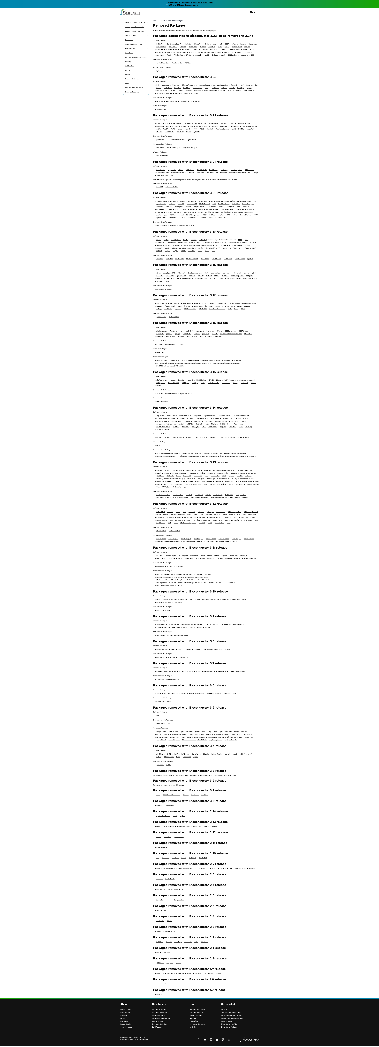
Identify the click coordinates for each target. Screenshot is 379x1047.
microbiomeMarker (177, 173)
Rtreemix (188, 123)
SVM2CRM (225, 600)
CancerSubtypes (248, 204)
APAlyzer (235, 44)
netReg (190, 481)
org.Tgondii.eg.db (231, 740)
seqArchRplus (249, 91)
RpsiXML (181, 337)
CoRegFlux (182, 418)
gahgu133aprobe (187, 732)
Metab (167, 248)
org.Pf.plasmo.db (162, 402)
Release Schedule (158, 1015)
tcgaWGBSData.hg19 (187, 394)
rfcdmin (189, 973)
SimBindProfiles (245, 215)
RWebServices (169, 757)
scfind (189, 515)
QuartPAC (210, 129)
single (256, 173)
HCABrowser (196, 421)
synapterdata (192, 140)
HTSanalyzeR (183, 556)
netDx (158, 129)
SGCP (227, 44)
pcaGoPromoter (161, 520)
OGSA (197, 481)
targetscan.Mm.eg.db (190, 148)
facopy (208, 624)
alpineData (160, 289)
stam (158, 910)
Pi (217, 173)
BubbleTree (160, 44)
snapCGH (191, 251)
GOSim (216, 209)
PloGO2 (189, 215)
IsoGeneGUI (198, 306)
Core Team (129, 53)
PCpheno (214, 424)
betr (157, 716)
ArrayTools (197, 416)
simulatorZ (232, 427)
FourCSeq (192, 473)
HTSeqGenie (234, 126)
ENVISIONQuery (215, 380)
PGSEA (244, 481)
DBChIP (209, 418)
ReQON (220, 215)
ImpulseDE (187, 476)
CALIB (193, 517)
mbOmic (159, 248)
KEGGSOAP (203, 826)
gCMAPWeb (241, 515)
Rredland (223, 868)
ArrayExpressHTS (169, 273)
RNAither (176, 427)
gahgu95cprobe (199, 737)
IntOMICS (250, 209)
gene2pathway (179, 837)
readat (179, 517)
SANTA (188, 520)
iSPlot (196, 942)
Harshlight (240, 88)
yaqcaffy (166, 430)
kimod (196, 515)
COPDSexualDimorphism (171, 795)
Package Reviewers (132, 79)
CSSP (240, 240)
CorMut (205, 470)
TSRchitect (218, 337)
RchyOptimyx (238, 424)
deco (246, 240)
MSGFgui (195, 383)
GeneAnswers (241, 380)
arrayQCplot (166, 952)
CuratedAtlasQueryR (174, 44)
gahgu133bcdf (212, 732)
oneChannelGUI (209, 671)
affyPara (159, 380)
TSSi (198, 600)
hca (211, 50)
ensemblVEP (203, 201)
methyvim (201, 479)
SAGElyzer (159, 942)
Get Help (193, 1027)
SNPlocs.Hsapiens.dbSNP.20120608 (228, 360)
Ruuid (230, 868)
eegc (238, 207)
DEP (157, 85)
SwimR (158, 386)
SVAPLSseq (166, 487)
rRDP (242, 85)
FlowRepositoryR (175, 421)
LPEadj (233, 245)
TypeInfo (196, 132)
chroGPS (212, 517)
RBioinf (179, 123)
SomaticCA (187, 757)
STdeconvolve (169, 132)
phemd (181, 215)
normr (219, 52)
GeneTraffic (171, 868)
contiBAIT (169, 207)
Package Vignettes (196, 1015)
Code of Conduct (126, 1027)
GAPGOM (159, 276)
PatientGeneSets (162, 847)
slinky (203, 383)
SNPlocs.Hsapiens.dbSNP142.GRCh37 (198, 363)
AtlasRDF (159, 694)
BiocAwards (129, 40)
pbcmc (192, 627)
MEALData (171, 657)
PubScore (159, 337)
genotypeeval (181, 276)
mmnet (218, 694)
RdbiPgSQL (205, 868)
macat (240, 245)
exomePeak (233, 556)
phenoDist (219, 649)
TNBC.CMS (222, 218)
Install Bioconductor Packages (231, 1015)
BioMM (185, 240)
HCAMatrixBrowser (221, 421)
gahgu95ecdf (161, 740)
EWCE (191, 671)
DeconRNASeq (161, 50)
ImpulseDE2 (198, 476)
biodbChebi (193, 47)
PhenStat (188, 91)
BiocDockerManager (195, 273)
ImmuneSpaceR (227, 209)
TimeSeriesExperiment (217, 309)
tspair (236, 309)
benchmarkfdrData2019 (177, 140)
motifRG (170, 512)
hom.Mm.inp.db (224, 539)
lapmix (249, 88)
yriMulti (245, 498)
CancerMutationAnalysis (241, 416)
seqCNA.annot (240, 259)
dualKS (190, 380)
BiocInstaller (171, 624)
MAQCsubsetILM (192, 259)
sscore (200, 251)
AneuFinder (214, 123)
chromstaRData (185, 101)
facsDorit (198, 438)
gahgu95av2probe (222, 734)
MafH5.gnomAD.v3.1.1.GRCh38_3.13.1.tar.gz (170, 360)
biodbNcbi (186, 88)
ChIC (206, 273)
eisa (239, 418)
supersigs (244, 55)
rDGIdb (180, 170)
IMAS (217, 50)
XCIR (243, 309)
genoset (187, 421)
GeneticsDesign (222, 473)
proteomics (160, 352)
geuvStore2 (199, 495)
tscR (167, 281)
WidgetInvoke (170, 931)
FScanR (200, 209)
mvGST (179, 649)
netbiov (200, 248)
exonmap (159, 879)
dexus (217, 418)
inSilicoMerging (216, 754)
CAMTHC (237, 558)
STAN (256, 279)
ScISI (189, 337)
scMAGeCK (168, 309)
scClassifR (244, 383)
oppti (180, 91)
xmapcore (213, 826)
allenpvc (181, 566)
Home (155, 21)
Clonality (194, 240)
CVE (184, 512)
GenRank (211, 473)
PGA (237, 481)
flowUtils (159, 306)
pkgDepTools (186, 279)
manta (158, 515)
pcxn (165, 215)
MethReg (246, 50)
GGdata (208, 495)
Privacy (127, 83)
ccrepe (227, 47)
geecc (176, 523)
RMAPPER (160, 805)
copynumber (226, 273)
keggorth (159, 900)
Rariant (165, 484)
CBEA (232, 123)
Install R (224, 1009)
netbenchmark (180, 481)
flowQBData (167, 610)
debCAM (247, 47)
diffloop (219, 331)
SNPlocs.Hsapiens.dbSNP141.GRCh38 (169, 363)
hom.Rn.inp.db (236, 539)
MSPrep (191, 52)
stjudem (250, 259)
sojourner (178, 309)
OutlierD (199, 424)
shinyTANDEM (215, 484)
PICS (195, 129)
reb (171, 484)
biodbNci (177, 88)
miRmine (200, 212)
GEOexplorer (186, 50)
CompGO (172, 418)
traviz (186, 93)
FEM (169, 523)
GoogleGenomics (239, 624)
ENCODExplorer (201, 380)
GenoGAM (160, 334)
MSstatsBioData (170, 344)
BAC (171, 303)
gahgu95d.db (212, 737)
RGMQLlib (196, 101)
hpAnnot (159, 71)
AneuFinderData (171, 101)
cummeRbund (237, 47)
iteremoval (208, 306)
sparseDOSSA (161, 218)
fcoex (191, 243)
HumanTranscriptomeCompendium (223, 201)
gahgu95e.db (249, 737)
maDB (175, 816)
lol (221, 520)
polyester (223, 173)
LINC (224, 476)
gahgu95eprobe (174, 740)
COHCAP (202, 240)
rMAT (192, 600)
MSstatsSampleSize (179, 248)
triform (178, 512)
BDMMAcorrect (204, 204)
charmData (160, 566)
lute (166, 91)
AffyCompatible (161, 303)
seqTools (159, 93)
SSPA (241, 427)
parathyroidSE (161, 140)
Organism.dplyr (229, 52)
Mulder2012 (229, 495)
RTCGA (188, 55)
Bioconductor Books (197, 1012)
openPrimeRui (161, 204)
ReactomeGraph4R (210, 91)
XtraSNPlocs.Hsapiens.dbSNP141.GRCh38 (170, 366)
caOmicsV (189, 331)
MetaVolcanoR (189, 212)
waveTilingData (235, 498)
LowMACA (224, 245)
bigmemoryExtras (209, 416)
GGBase (234, 473)
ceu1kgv (166, 438)
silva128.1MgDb (252, 456)
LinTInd (159, 91)
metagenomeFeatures (164, 424)
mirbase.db (160, 148)
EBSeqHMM (230, 207)
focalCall (183, 473)
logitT (217, 245)
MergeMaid (235, 520)
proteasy (197, 215)
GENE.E (191, 694)
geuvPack (188, 495)
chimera (240, 470)
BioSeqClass (177, 470)
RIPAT (228, 215)
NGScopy (205, 600)
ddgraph (168, 671)
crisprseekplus (199, 207)
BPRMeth (211, 47)
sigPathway (247, 279)
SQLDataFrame (233, 55)
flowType (175, 473)
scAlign (159, 309)
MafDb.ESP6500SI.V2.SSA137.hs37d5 (195, 542)
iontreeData (160, 635)
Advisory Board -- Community (135, 22)
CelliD (220, 47)
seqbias (167, 251)
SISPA (183, 251)
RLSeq (235, 215)
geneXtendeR (174, 50)
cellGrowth (202, 517)
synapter (197, 123)
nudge (185, 627)
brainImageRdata (171, 394)
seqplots (223, 427)
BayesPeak (206, 520)
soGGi (207, 55)
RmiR (173, 337)
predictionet (226, 383)
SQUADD (182, 218)
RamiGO (207, 627)
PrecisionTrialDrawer (201, 279)
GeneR (183, 858)
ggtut (169, 724)
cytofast (201, 418)
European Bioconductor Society (136, 57)
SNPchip (159, 556)
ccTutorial (159, 259)
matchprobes (161, 889)
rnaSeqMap (195, 427)
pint (171, 520)
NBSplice (249, 276)
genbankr (216, 243)
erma (166, 123)
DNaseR (186, 795)
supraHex (180, 132)
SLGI (195, 337)
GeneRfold (165, 858)
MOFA (234, 479)
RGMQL (241, 129)
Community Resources (197, 1024)
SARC (230, 91)
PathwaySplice (228, 481)
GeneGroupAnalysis (183, 826)
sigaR (224, 484)
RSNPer (169, 921)
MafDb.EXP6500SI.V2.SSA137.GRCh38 (224, 542)
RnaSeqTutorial (183, 657)
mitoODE (202, 523)
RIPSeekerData (174, 531)
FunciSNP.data (178, 495)
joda (206, 476)
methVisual (191, 479)
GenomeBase (208, 973)
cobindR (209, 515)
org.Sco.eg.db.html (215, 740)
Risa (249, 173)
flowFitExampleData (163, 495)
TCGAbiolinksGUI (190, 309)
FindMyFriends (229, 380)
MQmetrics (190, 173)
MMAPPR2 (252, 201)
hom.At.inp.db (161, 539)
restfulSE (181, 204)
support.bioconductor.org (137, 1038)
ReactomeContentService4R (226, 129)
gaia (173, 306)
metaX (235, 754)
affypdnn (201, 512)
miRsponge (160, 602)
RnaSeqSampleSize (225, 558)
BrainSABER (187, 303)
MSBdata (170, 635)
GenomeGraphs (170, 556)
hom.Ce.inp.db (173, 539)
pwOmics (172, 204)
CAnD (182, 331)
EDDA (233, 418)
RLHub (193, 226)
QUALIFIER (160, 512)
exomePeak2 (160, 209)
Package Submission (159, 1012)
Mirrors (127, 75)
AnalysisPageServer (178, 515)
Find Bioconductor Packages (231, 1012)
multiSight (192, 248)
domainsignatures (180, 671)
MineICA (171, 52)
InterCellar (187, 44)
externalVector (169, 826)
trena (213, 251)
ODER (177, 279)
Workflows (193, 1018)
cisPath (232, 88)
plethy (225, 248)
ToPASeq (248, 427)
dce (167, 126)
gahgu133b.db (200, 732)
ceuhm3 (175, 438)
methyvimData (241, 495)
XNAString (194, 93)
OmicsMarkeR (207, 481)
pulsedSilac (231, 279)
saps (234, 694)
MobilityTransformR (212, 212)
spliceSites (215, 600)
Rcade (239, 306)
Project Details (125, 1024)
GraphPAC (223, 126)
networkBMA (187, 334)
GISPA (224, 243)
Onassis (197, 334)
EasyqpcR (225, 418)
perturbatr (205, 334)
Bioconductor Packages (229, 1027)
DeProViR (175, 126)
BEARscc (224, 123)
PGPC (158, 610)
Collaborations (130, 49)
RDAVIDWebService (163, 427)
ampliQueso (160, 624)
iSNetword (204, 942)
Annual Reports (130, 36)
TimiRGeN (212, 218)
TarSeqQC (160, 281)
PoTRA (226, 306)
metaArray (248, 476)
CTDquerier (160, 517)
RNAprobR (185, 427)
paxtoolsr (188, 129)
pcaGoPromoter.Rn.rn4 (219, 498)
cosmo (158, 837)
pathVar (159, 215)
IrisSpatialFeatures (163, 627)
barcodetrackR (161, 47)
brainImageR (160, 558)
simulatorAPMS (240, 868)
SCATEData (228, 259)
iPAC (243, 126)
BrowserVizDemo (162, 649)
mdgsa (243, 421)
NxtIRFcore (168, 279)
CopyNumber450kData (164, 702)
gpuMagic (165, 85)
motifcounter (181, 52)
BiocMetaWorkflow (162, 156)
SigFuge (215, 55)
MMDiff (242, 754)
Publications (194, 1021)
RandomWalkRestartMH (237, 173)
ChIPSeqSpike (161, 418)
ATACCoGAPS (202, 170)
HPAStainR (254, 243)
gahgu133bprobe (226, 732)
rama (233, 306)
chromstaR (240, 123)
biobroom (183, 47)
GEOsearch (200, 694)
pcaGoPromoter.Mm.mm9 (200, 498)
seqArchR (238, 91)
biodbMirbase (176, 240)
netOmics (210, 173)
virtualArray (170, 805)
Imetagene (234, 421)
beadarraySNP (192, 204)
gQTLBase (160, 476)
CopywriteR (237, 273)
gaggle (198, 243)
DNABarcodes (211, 207)
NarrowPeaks (167, 481)
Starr (158, 487)
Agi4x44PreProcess (163, 816)
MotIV (158, 481)
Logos (127, 70)
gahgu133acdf (173, 732)
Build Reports (157, 1027)
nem (247, 517)
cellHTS (168, 754)
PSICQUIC (248, 334)
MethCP (209, 276)
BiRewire (203, 47)
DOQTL (244, 600)
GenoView (195, 754)
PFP (219, 248)
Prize (158, 484)
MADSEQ (173, 91)
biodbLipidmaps (223, 204)
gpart (180, 306)
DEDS (219, 517)
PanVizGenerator (213, 383)
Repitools (234, 85)
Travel (207, 251)
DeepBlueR (160, 243)
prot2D (199, 627)
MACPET (218, 306)
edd (157, 858)
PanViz (173, 129)
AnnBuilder (160, 921)
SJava (178, 757)
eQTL (158, 446)
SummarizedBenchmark (164, 175)
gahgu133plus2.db (240, 732)
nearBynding (201, 52)
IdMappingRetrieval (251, 512)
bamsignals (253, 44)
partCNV (239, 52)
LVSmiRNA (228, 517)
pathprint (218, 481)
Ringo (247, 248)
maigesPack (241, 201)
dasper (246, 273)
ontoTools (175, 858)
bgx (256, 85)
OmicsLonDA (210, 248)
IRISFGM (159, 212)
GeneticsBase (173, 889)
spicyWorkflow (161, 109)
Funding (128, 62)
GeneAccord (170, 276)
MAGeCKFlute (252, 126)
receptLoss (160, 55)
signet (231, 484)
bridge (196, 303)
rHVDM (180, 558)
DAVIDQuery (185, 754)
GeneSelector (226, 624)
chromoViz (188, 942)
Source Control (157, 1021)
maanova (192, 276)
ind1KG (168, 765)
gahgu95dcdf (224, 737)
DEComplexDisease (249, 303)
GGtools (242, 473)
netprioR (211, 52)
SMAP (256, 215)
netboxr (159, 279)
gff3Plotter (160, 963)
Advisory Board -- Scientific (134, 27)
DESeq (212, 470)
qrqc (240, 248)
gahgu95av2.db (194, 734)
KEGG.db (159, 542)
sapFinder (197, 484)
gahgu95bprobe (162, 737)
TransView (178, 93)
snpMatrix (252, 868)
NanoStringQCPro (237, 276)
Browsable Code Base (159, 1024)
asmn (158, 795)
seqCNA (175, 251)
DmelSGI (159, 187)
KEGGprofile (160, 383)
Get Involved (129, 66)
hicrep (178, 476)
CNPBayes (244, 556)
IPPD (243, 520)
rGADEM (222, 91)
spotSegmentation (252, 484)
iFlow (195, 826)
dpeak (221, 207)
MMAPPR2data (161, 226)
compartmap (192, 201)
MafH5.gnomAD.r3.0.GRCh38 (189, 456)
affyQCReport (172, 416)
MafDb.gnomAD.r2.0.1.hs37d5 (166, 583)
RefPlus (212, 215)
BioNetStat (236, 204)
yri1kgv (247, 438)
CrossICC (192, 418)
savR (239, 279)
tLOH (252, 55)
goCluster (198, 973)
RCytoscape (240, 671)
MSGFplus (185, 383)
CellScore (215, 88)
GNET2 (195, 50)
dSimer (216, 556)
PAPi (253, 517)
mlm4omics (211, 558)
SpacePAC (250, 129)
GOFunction (252, 473)
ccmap (207, 88)
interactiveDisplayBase (220, 85)
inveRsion (187, 306)
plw (202, 515)
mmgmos (170, 963)
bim (157, 952)
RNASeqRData (174, 317)
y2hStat (218, 973)
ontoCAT (188, 649)
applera (178, 963)
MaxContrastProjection (188, 523)
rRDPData (188, 63)
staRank (159, 132)
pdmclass (227, 694)
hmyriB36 (213, 438)
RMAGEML (192, 858)
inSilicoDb (205, 754)
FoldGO (192, 209)
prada (256, 481)
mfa (253, 50)
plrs (250, 481)
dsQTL (190, 438)
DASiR (176, 754)
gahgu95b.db (235, 734)
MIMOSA (225, 276)
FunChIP (208, 209)
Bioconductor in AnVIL (229, 1024)
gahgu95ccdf (186, 737)
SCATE (254, 248)
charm (202, 556)
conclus (228, 303)
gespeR (215, 126)
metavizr (200, 276)
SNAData (181, 973)
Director (159, 123)
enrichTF (246, 207)
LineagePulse (207, 245)
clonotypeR (200, 331)
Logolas (231, 476)
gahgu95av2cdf (207, 734)
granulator (204, 50)
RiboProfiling (178, 55)
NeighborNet (238, 212)
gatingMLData (161, 317)
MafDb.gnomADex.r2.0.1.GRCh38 (167, 574)
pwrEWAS (233, 248)
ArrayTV (167, 470)
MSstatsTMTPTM (173, 383)
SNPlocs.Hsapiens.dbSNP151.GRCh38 (227, 363)
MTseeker (170, 517)
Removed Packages (132, 92)
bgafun (215, 520)
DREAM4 (159, 344)
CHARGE (188, 470)
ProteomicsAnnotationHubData (231, 334)
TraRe (230, 309)
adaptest (159, 470)
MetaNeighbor (235, 50)
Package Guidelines (159, 1009)
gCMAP (232, 515)
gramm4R (252, 380)
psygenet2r (172, 170)
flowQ (158, 600)
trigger (188, 132)
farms (170, 209)
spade (195, 757)
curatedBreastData (162, 63)
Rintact (164, 910)
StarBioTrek (192, 218)
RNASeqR (247, 306)
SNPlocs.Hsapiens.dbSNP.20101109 (200, 360)
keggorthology (179, 900)
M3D (226, 520)
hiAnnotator (176, 85)
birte (203, 558)
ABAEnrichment (161, 331)
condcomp (195, 558)
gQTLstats (170, 476)
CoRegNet (178, 207)
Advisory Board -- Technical (134, 31)
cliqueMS (159, 207)
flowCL (167, 306)
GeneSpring (160, 868)
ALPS (166, 380)
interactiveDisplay (204, 85)
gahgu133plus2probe (179, 734)
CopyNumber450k (172, 694)
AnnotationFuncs (185, 416)
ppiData (181, 344)
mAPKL (247, 245)
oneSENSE (249, 212)
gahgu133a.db (161, 732)
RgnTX (169, 55)
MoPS (210, 523)
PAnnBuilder (208, 649)
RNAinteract (190, 170)
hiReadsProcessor (188, 85)
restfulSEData (183, 226)
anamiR (186, 517)
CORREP (188, 207)
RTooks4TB (203, 858)
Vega (228, 523)
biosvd (250, 520)
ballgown (243, 44)
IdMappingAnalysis (234, 512)
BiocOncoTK (160, 170)
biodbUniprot (197, 88)
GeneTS (169, 942)
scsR (205, 484)
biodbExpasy (213, 170)
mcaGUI (240, 476)
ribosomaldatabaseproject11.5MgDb (232, 456)
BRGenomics (249, 170)
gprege (177, 334)
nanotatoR (200, 173)
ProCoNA (174, 600)
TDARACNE (203, 309)
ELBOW (245, 418)
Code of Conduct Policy (133, 44)
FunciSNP (202, 473)
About (163, 21)
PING (202, 129)
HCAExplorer (208, 421)
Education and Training (197, 1009)
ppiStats (215, 334)
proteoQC (191, 512)
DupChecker (160, 523)
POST (229, 424)
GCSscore (206, 243)
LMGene (217, 515)
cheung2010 (160, 657)
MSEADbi (190, 424)
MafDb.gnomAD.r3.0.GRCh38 (166, 456)
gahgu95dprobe (237, 737)
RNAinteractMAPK (172, 187)
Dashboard (124, 1021)
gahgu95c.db (174, 737)
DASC (173, 649)
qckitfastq (197, 91)
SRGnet (253, 383)
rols (214, 44)
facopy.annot (171, 566)
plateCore (171, 558)
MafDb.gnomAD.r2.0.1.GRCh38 (166, 577)
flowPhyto (204, 795)
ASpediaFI (181, 273)
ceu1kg (158, 438)
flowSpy (166, 473)
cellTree (203, 303)
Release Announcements (134, 88)
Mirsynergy (211, 479)
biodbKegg (224, 170)
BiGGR (158, 88)
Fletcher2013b (177, 63)
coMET (249, 123)
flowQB (165, 600)
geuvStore (160, 765)
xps (185, 487)
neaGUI (250, 754)
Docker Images (226, 1021)
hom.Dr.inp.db (198, 539)
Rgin (167, 337)
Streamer (249, 85)
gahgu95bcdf (247, 734)
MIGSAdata (205, 259)
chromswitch (215, 273)
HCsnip (198, 671)
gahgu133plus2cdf (162, 734)
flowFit (158, 473)
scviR (220, 44)
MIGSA (216, 276)
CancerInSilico (161, 201)
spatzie (222, 55)
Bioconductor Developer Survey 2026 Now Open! (190, 2)
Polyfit (222, 424)
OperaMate (197, 649)
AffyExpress (160, 416)
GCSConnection (230, 331)
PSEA (205, 215)
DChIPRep (252, 515)
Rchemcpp (194, 556)
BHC (214, 204)
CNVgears (181, 201)
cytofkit (200, 624)
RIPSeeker (179, 520)
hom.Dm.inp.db (186, 539)
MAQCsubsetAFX (236, 438)
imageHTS (160, 245)
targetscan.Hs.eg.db (173, 148)
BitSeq (177, 303)
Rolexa (158, 757)
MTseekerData (161, 531)
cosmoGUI (167, 837)
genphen (169, 334)
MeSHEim (210, 694)
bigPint (166, 240)
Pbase (209, 556)
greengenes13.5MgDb (209, 456)
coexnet (220, 303)
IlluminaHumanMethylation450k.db (168, 679)
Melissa (224, 50)
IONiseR (197, 44)
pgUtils (182, 816)
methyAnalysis (179, 424)
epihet (253, 273)
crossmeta (160, 126)
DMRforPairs (171, 243)
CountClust (210, 331)
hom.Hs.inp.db (211, 539)
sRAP (225, 515)
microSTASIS (161, 52)
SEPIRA (159, 251)
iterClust (169, 212)
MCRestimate (239, 517)
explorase (248, 470)
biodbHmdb (168, 88)
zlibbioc (205, 123)
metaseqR (159, 479)
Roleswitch (178, 484)
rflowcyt (214, 868)
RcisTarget (248, 52)
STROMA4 (202, 218)
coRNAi (183, 694)
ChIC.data (169, 259)
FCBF (176, 209)
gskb (205, 438)
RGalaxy (235, 383)
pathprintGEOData (162, 498)
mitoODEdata (217, 495)
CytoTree (236, 303)
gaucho (215, 624)
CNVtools (196, 470)
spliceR (227, 649)
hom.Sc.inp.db (249, 539)
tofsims (209, 337)
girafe (173, 123)
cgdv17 (182, 438)
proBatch (213, 279)
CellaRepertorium (162, 173)
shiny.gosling (197, 55)
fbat (182, 889)
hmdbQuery (207, 44)
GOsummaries (234, 243)
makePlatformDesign (185, 868)
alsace (173, 380)
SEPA (187, 558)
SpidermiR (172, 218)
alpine (158, 273)
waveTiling (196, 520)
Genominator (220, 512)
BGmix (158, 240)
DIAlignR (184, 126)
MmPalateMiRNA (223, 479)
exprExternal (171, 973)
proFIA (221, 279)
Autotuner (173, 331)
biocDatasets (169, 879)
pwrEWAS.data (216, 259)
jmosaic (227, 754)
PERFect (173, 215)
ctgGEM (211, 303)
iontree (231, 671)
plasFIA (169, 289)
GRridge (244, 243)
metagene (177, 212)
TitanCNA (168, 93)
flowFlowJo (195, 795)
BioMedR (159, 671)
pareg (180, 129)
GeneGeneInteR (195, 126)
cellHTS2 (172, 201)
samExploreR (212, 427)
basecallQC (173, 47)
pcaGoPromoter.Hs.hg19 (180, 498)
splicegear (210, 512)
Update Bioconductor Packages (232, 1018)
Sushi (202, 337)
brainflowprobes (236, 170)
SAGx (204, 427)
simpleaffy (239, 484)
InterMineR (240, 209)
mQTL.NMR (176, 627)
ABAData (159, 394)
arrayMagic (178, 942)
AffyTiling (159, 754)
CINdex (224, 88)
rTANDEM (188, 484)
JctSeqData (223, 438)
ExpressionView (161, 421)
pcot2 (207, 424)
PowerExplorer (219, 523)
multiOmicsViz (226, 212)
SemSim (159, 931)
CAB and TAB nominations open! (183, 5)
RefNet (165, 515)
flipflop (224, 556)
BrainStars (181, 380)
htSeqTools (184, 600)
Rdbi (196, 868)
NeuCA (165, 129)
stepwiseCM (222, 671)
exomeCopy (182, 243)
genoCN (207, 126)
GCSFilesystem (244, 331)
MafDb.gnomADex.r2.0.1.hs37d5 (167, 580)
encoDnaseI (160, 724)
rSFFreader (236, 600)
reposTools (160, 973)
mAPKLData (179, 259)
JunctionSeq (215, 476)
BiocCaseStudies (224, 416)
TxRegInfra (177, 487)
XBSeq (158, 430)
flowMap (184, 209)
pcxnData (172, 226)
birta (256, 520)
